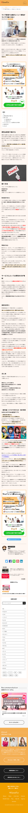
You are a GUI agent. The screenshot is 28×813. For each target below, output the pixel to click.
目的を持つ (6, 124)
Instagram (4, 611)
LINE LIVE (4, 665)
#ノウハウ (10, 672)
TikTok (3, 637)
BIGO (3, 648)
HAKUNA (4, 668)
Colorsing (4, 645)
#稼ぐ (15, 672)
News (10, 796)
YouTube (4, 642)
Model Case (6, 798)
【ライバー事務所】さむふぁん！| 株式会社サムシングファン (11, 7)
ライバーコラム (5, 8)
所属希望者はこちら (13, 770)
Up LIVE (4, 654)
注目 (3, 608)
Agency (23, 798)
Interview (16, 796)
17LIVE (3, 614)
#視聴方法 (11, 675)
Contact (14, 801)
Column (23, 796)
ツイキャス (4, 617)
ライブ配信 (4, 631)
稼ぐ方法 (6, 117)
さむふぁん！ (4, 634)
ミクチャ (4, 662)
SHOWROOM (5, 625)
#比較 (16, 675)
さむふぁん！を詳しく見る (14, 759)
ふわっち (4, 651)
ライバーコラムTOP (13, 722)
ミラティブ (4, 659)
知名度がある (8, 119)
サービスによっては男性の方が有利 (12, 122)
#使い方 (4, 672)
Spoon (3, 628)
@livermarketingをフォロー (15, 539)
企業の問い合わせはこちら (14, 777)
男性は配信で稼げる (8, 115)
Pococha (4, 620)
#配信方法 (5, 675)
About (4, 796)
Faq (12, 798)
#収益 (20, 672)
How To (17, 798)
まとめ (5, 126)
